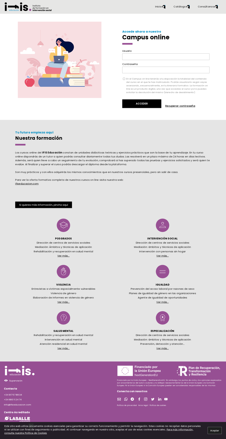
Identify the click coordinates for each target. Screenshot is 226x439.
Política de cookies (158, 405)
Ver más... (63, 255)
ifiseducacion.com (27, 183)
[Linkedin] (159, 399)
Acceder (142, 103)
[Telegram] (132, 399)
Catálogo (180, 6)
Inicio (158, 6)
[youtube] (166, 399)
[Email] (119, 399)
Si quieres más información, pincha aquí (43, 205)
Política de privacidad (127, 405)
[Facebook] (139, 399)
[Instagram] (146, 399)
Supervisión (15, 380)
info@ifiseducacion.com (17, 404)
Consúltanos (206, 6)
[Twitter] (153, 399)
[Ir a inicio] (28, 6)
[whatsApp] (126, 399)
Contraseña (130, 64)
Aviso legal (143, 405)
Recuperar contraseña (180, 106)
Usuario (127, 51)
